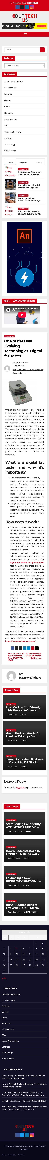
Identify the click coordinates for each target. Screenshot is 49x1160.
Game (7, 106)
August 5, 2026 (15, 831)
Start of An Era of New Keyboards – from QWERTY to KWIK (16, 657)
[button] (46, 34)
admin (23, 715)
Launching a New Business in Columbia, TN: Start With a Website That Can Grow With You (30, 202)
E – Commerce (11, 88)
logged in (20, 787)
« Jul (4, 978)
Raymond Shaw (22, 363)
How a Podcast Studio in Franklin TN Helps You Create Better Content (29, 187)
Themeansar (24, 1149)
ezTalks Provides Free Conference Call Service (33, 656)
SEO (6, 125)
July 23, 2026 (14, 858)
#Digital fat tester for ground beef (28, 369)
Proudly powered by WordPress (16, 1146)
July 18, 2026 (14, 912)
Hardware (9, 113)
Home (4, 1155)
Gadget (7, 100)
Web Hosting (10, 151)
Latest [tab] (10, 162)
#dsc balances (19, 373)
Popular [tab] (23, 163)
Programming (10, 119)
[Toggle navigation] (25, 34)
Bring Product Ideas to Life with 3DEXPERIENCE (29, 212)
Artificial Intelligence (13, 81)
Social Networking (12, 132)
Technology (9, 144)
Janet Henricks (30, 912)
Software (8, 138)
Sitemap (21, 1155)
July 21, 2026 (14, 885)
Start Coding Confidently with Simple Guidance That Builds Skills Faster (30, 174)
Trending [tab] (37, 163)
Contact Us (12, 1155)
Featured (8, 94)
